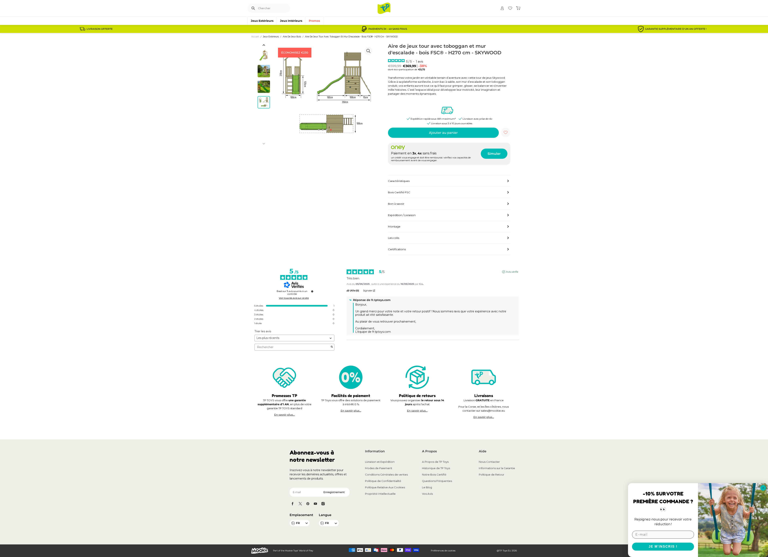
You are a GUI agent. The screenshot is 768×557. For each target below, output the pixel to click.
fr (327, 523)
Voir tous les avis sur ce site (294, 298)
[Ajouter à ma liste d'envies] (505, 132)
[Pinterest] (308, 504)
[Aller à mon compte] (502, 8)
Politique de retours (417, 395)
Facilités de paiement (350, 395)
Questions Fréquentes (437, 481)
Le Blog (427, 487)
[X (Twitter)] (300, 504)
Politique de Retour (491, 474)
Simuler (494, 154)
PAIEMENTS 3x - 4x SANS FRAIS (387, 29)
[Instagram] (323, 504)
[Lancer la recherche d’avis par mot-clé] (331, 347)
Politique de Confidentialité (383, 481)
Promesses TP (284, 395)
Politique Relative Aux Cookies (385, 487)
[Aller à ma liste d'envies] (510, 8)
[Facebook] (293, 504)
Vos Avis (427, 493)
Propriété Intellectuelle (380, 493)
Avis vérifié (512, 271)
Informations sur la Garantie (497, 468)
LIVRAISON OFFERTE (100, 29)
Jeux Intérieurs (291, 21)
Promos (314, 21)
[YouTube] (315, 504)
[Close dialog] (763, 488)
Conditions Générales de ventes (386, 474)
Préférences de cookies (443, 550)
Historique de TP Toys (436, 468)
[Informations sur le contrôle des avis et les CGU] (312, 291)
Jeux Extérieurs (262, 21)
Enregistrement (334, 492)
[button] (264, 45)
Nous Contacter (489, 461)
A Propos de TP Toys (435, 461)
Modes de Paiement (378, 468)
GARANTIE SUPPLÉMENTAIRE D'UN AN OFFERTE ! (675, 29)
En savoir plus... (284, 415)
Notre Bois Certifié (434, 474)
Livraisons (483, 395)
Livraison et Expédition (380, 461)
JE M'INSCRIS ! (663, 546)
